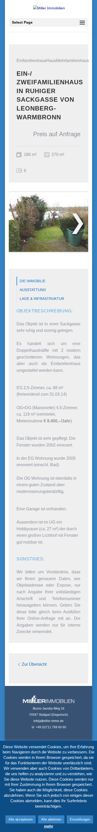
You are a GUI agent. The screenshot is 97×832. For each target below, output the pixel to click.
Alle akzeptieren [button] (21, 819)
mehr (48, 826)
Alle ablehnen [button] (51, 819)
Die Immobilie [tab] (33, 281)
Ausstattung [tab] (33, 290)
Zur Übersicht (34, 664)
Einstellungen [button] (80, 819)
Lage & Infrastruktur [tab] (42, 299)
